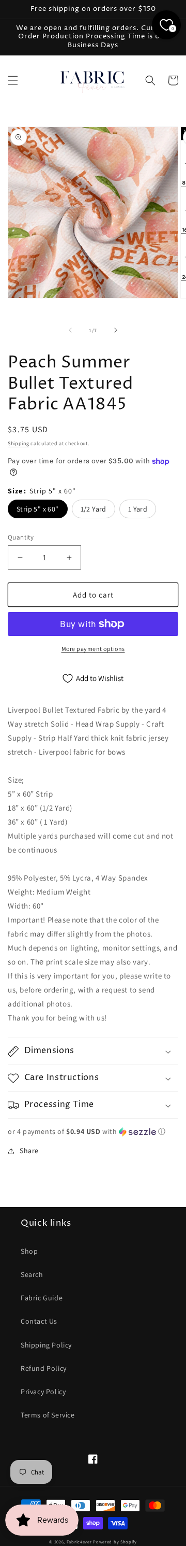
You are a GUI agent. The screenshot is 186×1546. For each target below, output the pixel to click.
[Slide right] (115, 330)
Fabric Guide (42, 1297)
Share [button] (29, 1150)
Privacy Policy (43, 1391)
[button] (13, 80)
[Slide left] (70, 330)
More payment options (93, 649)
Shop (29, 1251)
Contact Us (39, 1321)
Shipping (18, 443)
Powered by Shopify (115, 1541)
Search (32, 1274)
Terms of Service (48, 1415)
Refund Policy (44, 1368)
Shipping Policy (46, 1345)
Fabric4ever (79, 1541)
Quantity (21, 537)
